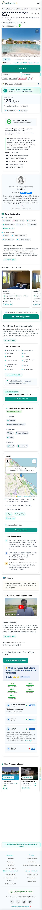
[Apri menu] (38, 3)
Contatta (22, 68)
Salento (28, 505)
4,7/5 (7, 63)
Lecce (14, 9)
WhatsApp (27, 74)
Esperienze (10, 862)
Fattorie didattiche (10, 868)
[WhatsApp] (32, 13)
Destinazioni (10, 865)
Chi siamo (32, 897)
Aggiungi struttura (31, 858)
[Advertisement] (21, 819)
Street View (11, 518)
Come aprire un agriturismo (31, 865)
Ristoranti (11, 858)
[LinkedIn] (30, 902)
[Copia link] (35, 13)
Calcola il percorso (21, 530)
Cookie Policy (31, 881)
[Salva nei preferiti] (37, 31)
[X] (18, 902)
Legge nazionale (10, 883)
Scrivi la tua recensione (17, 660)
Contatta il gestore (22, 317)
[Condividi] (38, 13)
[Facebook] (28, 78)
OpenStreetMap (26, 496)
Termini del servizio (31, 874)
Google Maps (21, 514)
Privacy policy (31, 878)
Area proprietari (10, 874)
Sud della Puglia (18, 505)
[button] (21, 475)
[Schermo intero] (34, 461)
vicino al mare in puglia (13, 509)
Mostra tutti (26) (14, 375)
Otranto (19, 9)
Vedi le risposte (22, 399)
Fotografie (14, 78)
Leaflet (19, 496)
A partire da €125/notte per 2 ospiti (26, 63)
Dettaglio (9, 304)
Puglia (9, 9)
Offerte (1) (23, 78)
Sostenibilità (31, 862)
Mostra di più (21, 206)
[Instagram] (31, 78)
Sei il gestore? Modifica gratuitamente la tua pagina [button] (21, 845)
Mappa (5, 78)
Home (4, 9)
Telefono (7, 74)
